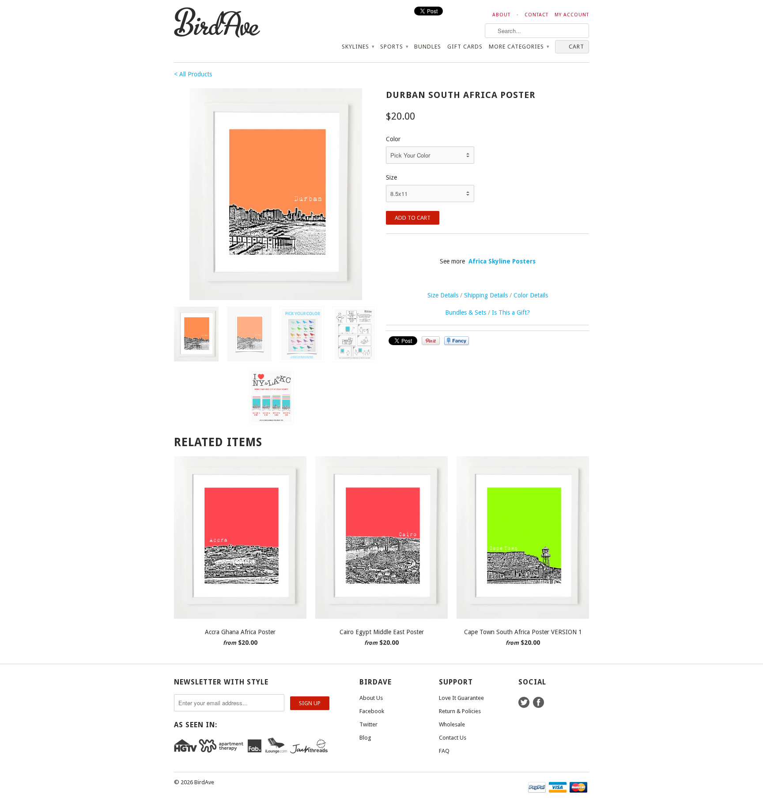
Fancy (456, 340)
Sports (394, 46)
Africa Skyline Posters (502, 261)
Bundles (427, 46)
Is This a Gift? (511, 312)
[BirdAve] (240, 23)
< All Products (193, 74)
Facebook (371, 711)
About (501, 15)
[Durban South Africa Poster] (275, 194)
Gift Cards (465, 46)
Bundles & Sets (465, 312)
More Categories (519, 46)
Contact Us (452, 737)
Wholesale (452, 724)
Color (393, 139)
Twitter (368, 724)
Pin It (431, 340)
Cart (576, 46)
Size (391, 177)
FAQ (444, 751)
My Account (572, 15)
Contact (536, 15)
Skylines (358, 46)
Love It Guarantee (461, 698)
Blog (365, 737)
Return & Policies (460, 711)
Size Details (442, 295)
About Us (371, 698)
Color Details (531, 295)
